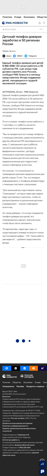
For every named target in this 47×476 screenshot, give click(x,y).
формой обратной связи (25, 445)
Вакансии (6, 396)
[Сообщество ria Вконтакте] (24, 368)
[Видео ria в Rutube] (42, 368)
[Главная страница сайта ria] (14, 22)
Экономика (27, 382)
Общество (17, 382)
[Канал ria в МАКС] (6, 368)
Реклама (20, 386)
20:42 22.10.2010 (9, 29)
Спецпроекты (8, 386)
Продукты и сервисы (35, 386)
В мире (38, 382)
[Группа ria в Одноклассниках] (33, 368)
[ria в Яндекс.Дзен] (15, 368)
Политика (6, 382)
